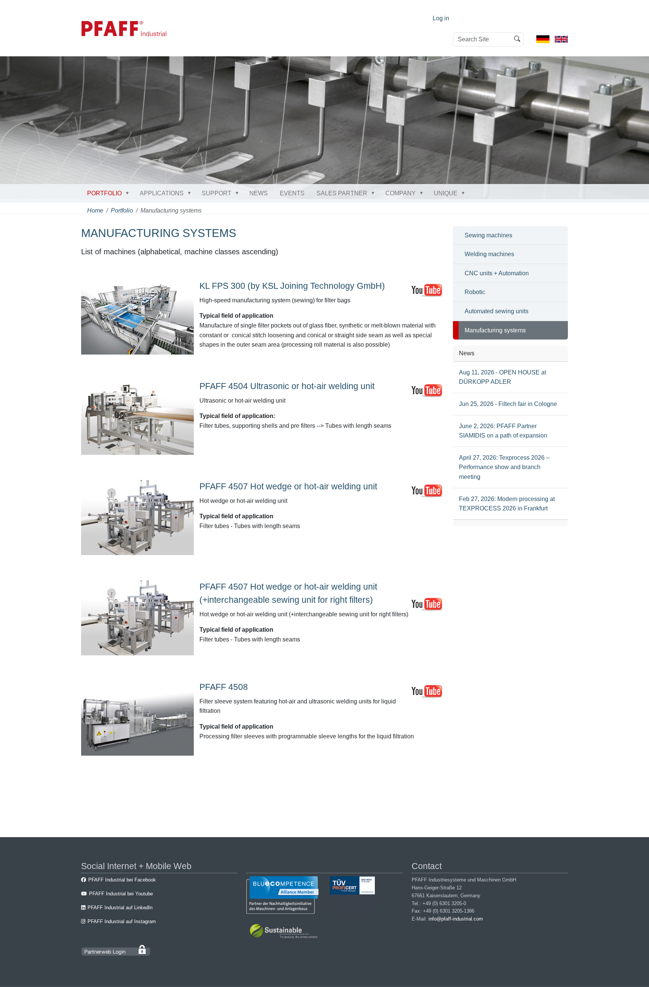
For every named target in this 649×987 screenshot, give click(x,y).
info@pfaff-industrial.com (456, 919)
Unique (445, 193)
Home (95, 210)
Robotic (475, 292)
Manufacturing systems (495, 330)
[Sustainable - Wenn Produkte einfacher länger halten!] (284, 932)
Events (292, 193)
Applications (162, 193)
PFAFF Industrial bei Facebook (122, 880)
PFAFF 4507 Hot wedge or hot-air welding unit (288, 486)
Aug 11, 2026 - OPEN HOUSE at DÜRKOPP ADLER (502, 377)
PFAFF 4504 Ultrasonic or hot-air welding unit (286, 386)
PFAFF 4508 (223, 687)
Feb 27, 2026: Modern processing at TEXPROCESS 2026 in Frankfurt (507, 504)
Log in (441, 18)
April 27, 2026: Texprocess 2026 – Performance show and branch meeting (504, 467)
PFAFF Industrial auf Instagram (122, 921)
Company (400, 193)
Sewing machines (488, 235)
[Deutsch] (542, 39)
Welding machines (489, 254)
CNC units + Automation (497, 273)
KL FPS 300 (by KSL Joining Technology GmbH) (292, 286)
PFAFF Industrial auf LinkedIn (120, 907)
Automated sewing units (496, 311)
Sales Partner (342, 193)
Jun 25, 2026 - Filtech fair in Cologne (508, 404)
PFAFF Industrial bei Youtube (121, 893)
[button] (129, 193)
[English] (561, 39)
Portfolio (104, 193)
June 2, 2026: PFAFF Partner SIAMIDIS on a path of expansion (503, 431)
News (258, 193)
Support (216, 193)
